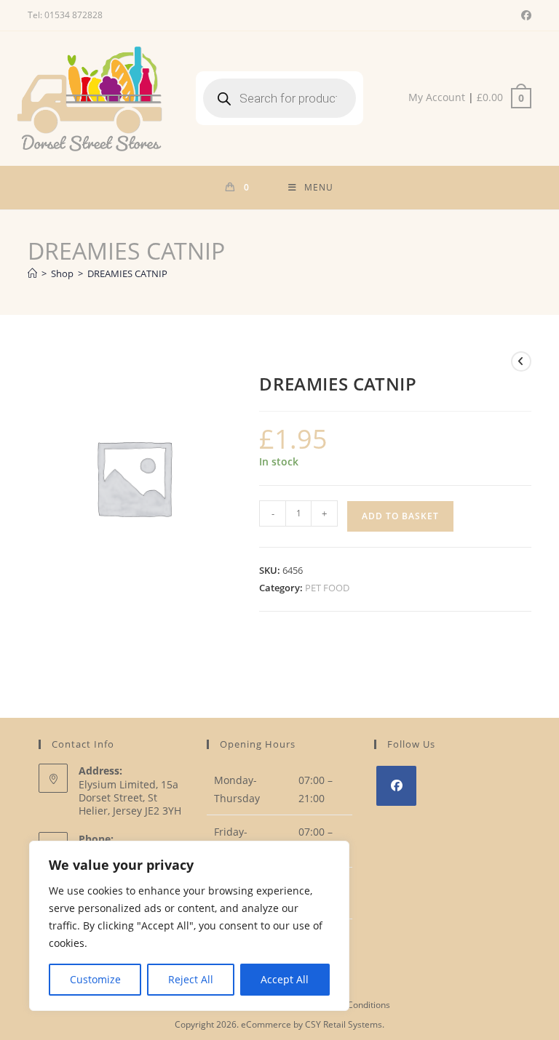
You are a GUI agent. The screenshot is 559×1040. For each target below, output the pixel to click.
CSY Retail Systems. (344, 1024)
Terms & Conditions (350, 1005)
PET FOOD (327, 587)
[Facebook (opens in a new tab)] (524, 15)
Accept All (285, 979)
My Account (436, 97)
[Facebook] (396, 786)
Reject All (190, 979)
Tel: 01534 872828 (65, 15)
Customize (95, 979)
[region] (189, 926)
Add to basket (400, 516)
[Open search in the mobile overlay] (279, 98)
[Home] (32, 273)
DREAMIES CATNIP (127, 273)
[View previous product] (521, 361)
